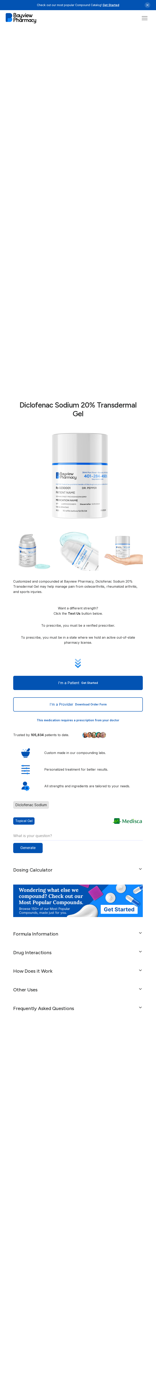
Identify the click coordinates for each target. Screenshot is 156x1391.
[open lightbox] (78, 476)
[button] (144, 18)
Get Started (111, 5)
